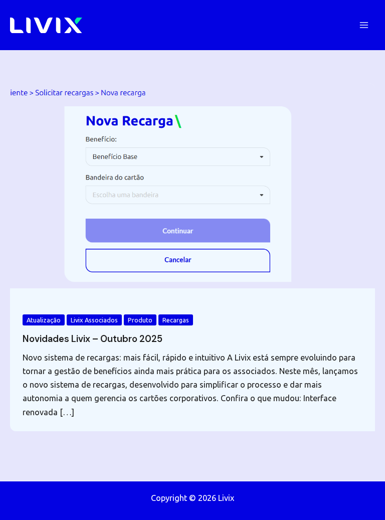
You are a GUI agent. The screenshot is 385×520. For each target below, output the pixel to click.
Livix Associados (94, 319)
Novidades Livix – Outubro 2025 (92, 339)
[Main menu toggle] (363, 25)
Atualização (44, 319)
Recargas (175, 319)
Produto (140, 319)
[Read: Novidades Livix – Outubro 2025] (192, 185)
